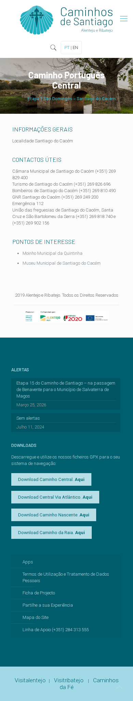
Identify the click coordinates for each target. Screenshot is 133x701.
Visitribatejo (69, 680)
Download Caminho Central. (51, 479)
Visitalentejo (30, 680)
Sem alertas (28, 418)
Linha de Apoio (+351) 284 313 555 (56, 629)
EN (75, 47)
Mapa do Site (35, 617)
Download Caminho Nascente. (53, 514)
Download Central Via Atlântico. (55, 497)
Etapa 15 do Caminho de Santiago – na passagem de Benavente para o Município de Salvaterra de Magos (65, 389)
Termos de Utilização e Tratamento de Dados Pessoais (66, 577)
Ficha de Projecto (39, 592)
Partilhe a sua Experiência (48, 605)
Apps (28, 561)
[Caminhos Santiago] (66, 18)
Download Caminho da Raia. (51, 532)
